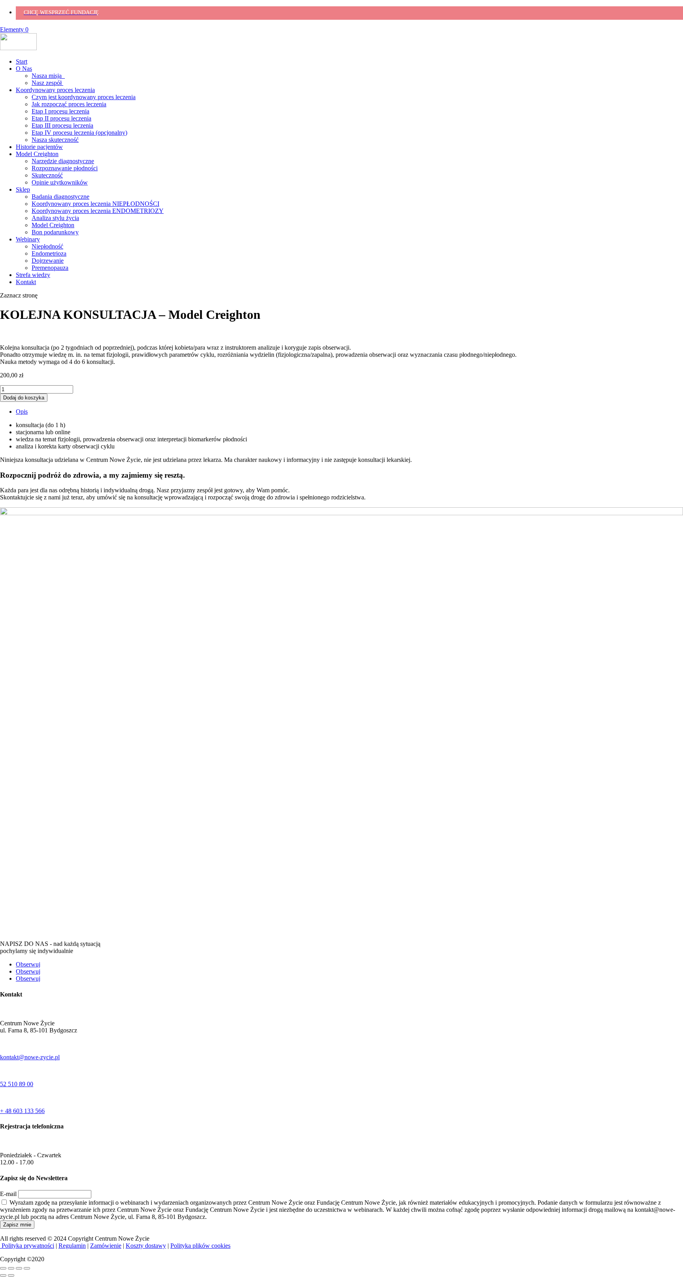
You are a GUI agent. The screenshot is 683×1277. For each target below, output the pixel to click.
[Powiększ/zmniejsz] (3, 1268)
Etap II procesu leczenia (61, 118)
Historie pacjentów (39, 146)
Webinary (28, 239)
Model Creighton (37, 154)
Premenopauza (50, 267)
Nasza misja (48, 75)
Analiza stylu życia (55, 218)
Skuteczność (47, 175)
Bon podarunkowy (55, 232)
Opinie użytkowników (60, 182)
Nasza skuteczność (55, 139)
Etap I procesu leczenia (60, 111)
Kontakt (26, 282)
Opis (22, 411)
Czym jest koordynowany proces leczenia (84, 97)
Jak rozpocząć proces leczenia (69, 104)
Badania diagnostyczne (60, 196)
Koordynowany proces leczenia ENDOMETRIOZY (98, 210)
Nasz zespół (47, 82)
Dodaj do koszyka (23, 398)
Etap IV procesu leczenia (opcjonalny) (79, 132)
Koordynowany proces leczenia (55, 90)
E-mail (8, 1193)
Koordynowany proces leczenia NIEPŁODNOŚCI (95, 203)
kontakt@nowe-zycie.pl (30, 1057)
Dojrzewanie (48, 260)
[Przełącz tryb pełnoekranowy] (11, 1268)
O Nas (24, 68)
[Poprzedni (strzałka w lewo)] (3, 1275)
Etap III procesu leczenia (62, 125)
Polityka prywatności (27, 1245)
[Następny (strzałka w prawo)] (11, 1275)
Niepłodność (47, 246)
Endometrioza (49, 253)
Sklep (23, 189)
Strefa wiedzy (33, 274)
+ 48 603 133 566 (22, 1110)
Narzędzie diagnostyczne (63, 161)
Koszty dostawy (146, 1245)
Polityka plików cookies (200, 1245)
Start (21, 61)
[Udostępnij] (19, 1268)
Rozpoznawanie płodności (65, 168)
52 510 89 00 (16, 1084)
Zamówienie (105, 1245)
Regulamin (72, 1245)
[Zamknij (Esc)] (27, 1268)
